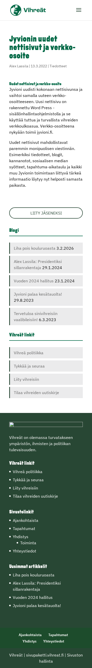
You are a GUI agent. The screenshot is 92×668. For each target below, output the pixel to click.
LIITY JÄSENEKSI (46, 213)
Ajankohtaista (25, 520)
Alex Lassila (18, 66)
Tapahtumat (24, 528)
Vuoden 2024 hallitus (34, 280)
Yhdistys (20, 536)
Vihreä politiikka (28, 352)
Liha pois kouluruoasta (34, 248)
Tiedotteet (58, 66)
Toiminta (28, 542)
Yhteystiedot (24, 550)
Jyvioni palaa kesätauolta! (38, 294)
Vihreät (16, 655)
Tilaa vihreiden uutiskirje (36, 392)
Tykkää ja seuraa (29, 366)
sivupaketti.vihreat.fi (45, 655)
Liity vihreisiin (26, 379)
